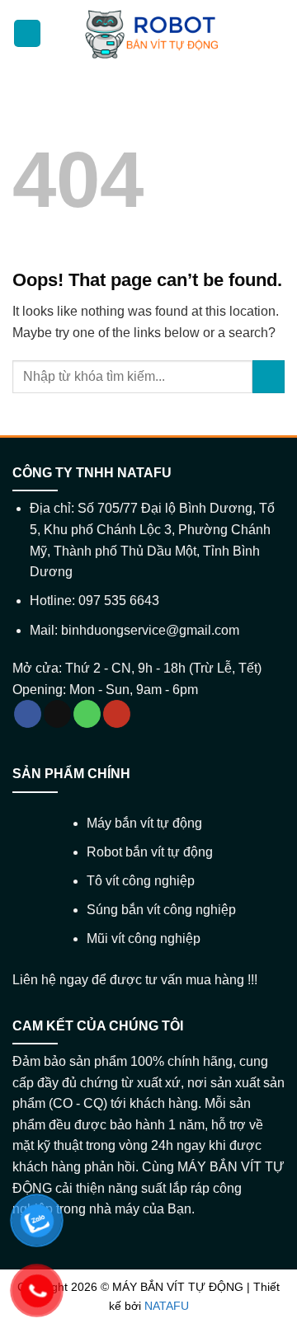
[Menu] (27, 33)
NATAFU (166, 1305)
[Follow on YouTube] (116, 714)
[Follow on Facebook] (27, 714)
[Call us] (87, 714)
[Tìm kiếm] (275, 33)
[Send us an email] (57, 714)
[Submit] (268, 376)
